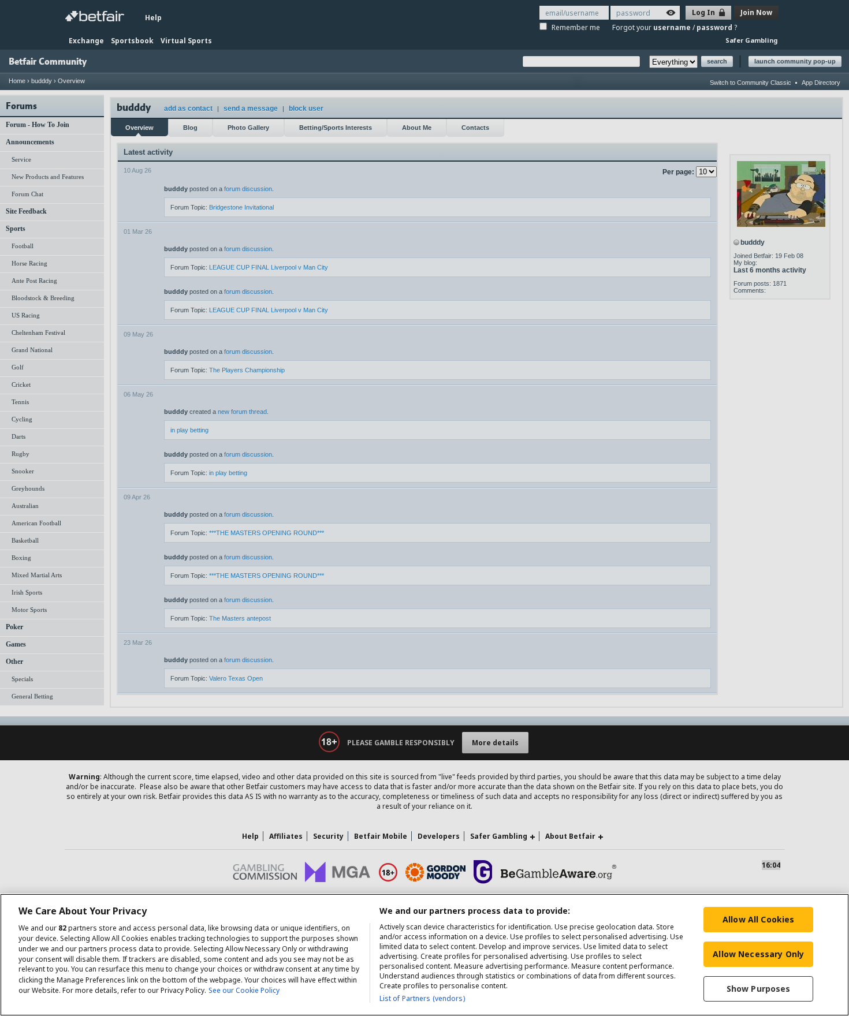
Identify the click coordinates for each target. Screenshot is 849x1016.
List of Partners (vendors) (422, 998)
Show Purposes (759, 988)
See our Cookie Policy (244, 990)
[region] (424, 955)
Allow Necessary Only (758, 953)
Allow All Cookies (758, 919)
